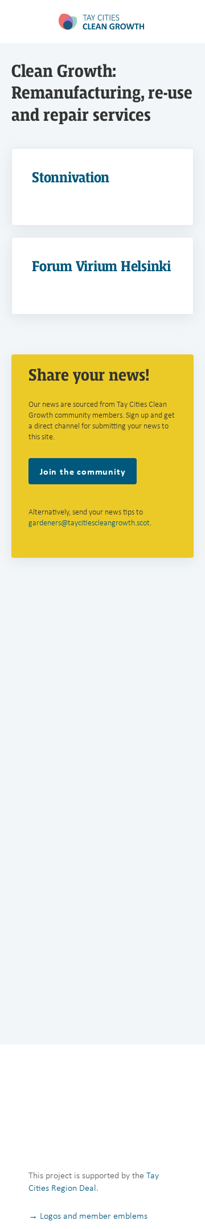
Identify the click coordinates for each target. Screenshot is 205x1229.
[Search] (184, 21)
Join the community (82, 471)
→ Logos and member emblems (87, 1215)
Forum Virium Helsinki (101, 266)
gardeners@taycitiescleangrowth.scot (89, 523)
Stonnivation (70, 177)
